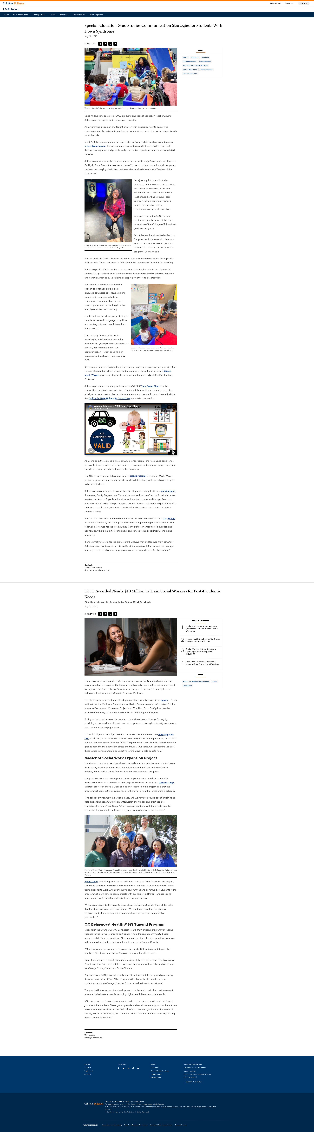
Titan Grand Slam (149, 386)
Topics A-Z (88, 1071)
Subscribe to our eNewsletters (195, 1068)
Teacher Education (190, 74)
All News (88, 1068)
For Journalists (79, 15)
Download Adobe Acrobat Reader (161, 1125)
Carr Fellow (169, 518)
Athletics (88, 1074)
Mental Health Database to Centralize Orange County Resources (203, 640)
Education (195, 57)
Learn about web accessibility (112, 1125)
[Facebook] (100, 44)
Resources (289, 3)
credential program (95, 146)
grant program (137, 475)
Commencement (189, 61)
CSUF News (10, 9)
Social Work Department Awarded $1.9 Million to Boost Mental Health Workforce (202, 628)
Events (52, 15)
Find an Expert (156, 1074)
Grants (214, 681)
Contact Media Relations (160, 1071)
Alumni (185, 57)
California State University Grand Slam (109, 398)
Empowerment (205, 61)
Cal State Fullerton (14, 3)
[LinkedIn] (110, 44)
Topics (6, 15)
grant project (168, 491)
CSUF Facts (155, 1068)
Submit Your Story (193, 1082)
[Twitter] (105, 44)
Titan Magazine (96, 15)
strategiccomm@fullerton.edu (153, 1104)
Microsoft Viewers (181, 1125)
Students (205, 57)
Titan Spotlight (39, 15)
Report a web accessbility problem (135, 1125)
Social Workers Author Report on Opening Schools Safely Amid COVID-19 (201, 651)
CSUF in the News (20, 15)
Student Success (206, 69)
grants (164, 700)
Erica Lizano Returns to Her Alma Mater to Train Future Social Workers (202, 663)
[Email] (115, 44)
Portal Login (275, 3)
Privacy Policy (156, 1077)
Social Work (187, 686)
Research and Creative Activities (195, 65)
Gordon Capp (166, 782)
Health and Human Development (196, 681)
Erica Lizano (91, 881)
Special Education (190, 69)
